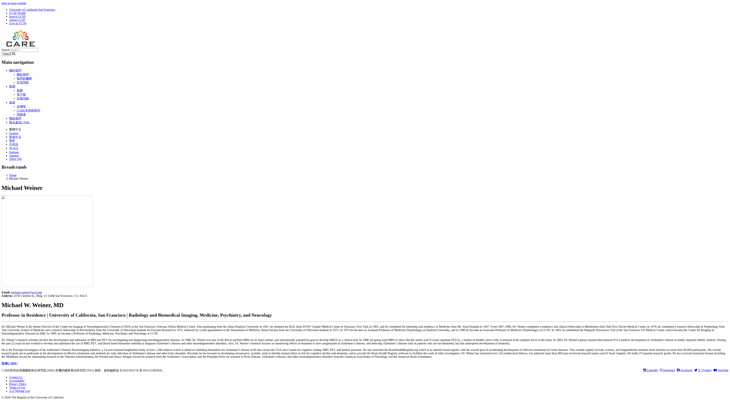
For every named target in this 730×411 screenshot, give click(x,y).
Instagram (668, 370)
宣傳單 (21, 106)
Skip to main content (14, 3)
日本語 (13, 144)
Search (6, 49)
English (13, 133)
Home (13, 175)
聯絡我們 (15, 118)
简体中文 (15, 137)
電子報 (21, 94)
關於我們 (15, 70)
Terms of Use (17, 387)
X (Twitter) (704, 370)
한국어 (13, 148)
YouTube (722, 370)
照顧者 (21, 114)
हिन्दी (12, 140)
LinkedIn (652, 370)
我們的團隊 (24, 78)
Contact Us (16, 377)
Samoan (14, 152)
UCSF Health (17, 13)
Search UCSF (17, 16)
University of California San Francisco (32, 9)
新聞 (12, 86)
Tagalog (14, 155)
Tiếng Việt (15, 159)
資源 (12, 102)
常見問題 (23, 82)
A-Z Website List (19, 391)
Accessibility (17, 380)
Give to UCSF (18, 23)
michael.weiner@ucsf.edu (26, 292)
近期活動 (23, 98)
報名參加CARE (19, 122)
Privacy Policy (18, 384)
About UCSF (17, 20)
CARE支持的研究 (28, 110)
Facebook (686, 370)
